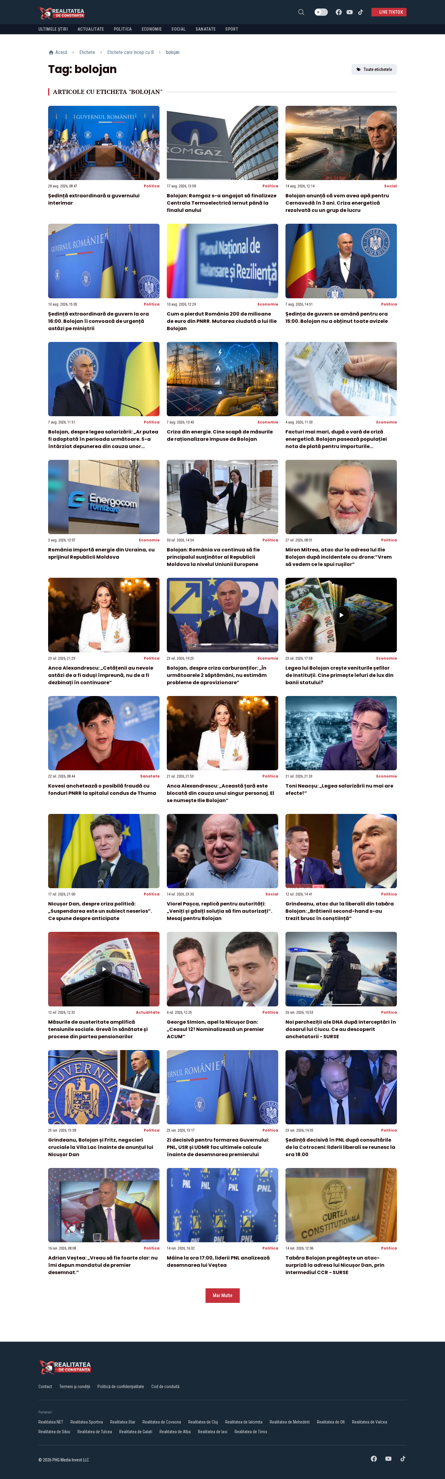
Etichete (87, 52)
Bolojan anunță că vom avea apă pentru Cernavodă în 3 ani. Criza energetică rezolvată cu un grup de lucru (337, 203)
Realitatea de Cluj (203, 1422)
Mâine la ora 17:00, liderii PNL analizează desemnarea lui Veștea (218, 1261)
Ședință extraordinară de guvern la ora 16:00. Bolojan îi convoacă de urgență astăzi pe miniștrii (98, 321)
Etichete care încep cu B (130, 52)
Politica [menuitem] (123, 29)
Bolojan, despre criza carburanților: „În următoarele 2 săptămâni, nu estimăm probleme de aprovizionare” (217, 675)
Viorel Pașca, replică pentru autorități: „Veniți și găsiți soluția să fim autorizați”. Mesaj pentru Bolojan (219, 911)
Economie (268, 304)
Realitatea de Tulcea (94, 1431)
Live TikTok (391, 12)
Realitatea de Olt (331, 1422)
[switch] (321, 12)
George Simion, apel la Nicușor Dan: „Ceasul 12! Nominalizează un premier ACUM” (215, 1029)
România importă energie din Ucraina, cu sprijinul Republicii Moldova (101, 553)
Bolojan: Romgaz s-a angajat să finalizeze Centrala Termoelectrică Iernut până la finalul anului (221, 203)
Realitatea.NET (50, 1422)
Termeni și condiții (74, 1386)
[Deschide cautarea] (301, 12)
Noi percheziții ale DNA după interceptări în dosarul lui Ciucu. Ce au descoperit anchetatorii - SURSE (340, 1029)
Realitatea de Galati (135, 1431)
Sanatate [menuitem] (206, 29)
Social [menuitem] (178, 29)
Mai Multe (222, 1295)
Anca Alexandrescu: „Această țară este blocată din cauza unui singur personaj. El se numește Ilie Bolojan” (220, 793)
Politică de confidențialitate (120, 1386)
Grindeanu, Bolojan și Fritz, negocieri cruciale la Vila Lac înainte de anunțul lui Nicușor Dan (100, 1147)
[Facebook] (338, 12)
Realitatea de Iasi (212, 1431)
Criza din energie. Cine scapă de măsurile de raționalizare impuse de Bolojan (220, 435)
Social (390, 186)
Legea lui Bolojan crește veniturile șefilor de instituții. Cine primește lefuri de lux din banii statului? (339, 675)
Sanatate (150, 776)
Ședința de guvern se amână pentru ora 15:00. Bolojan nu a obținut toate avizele (336, 317)
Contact (45, 1386)
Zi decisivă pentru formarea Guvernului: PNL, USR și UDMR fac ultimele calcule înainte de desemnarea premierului (218, 1147)
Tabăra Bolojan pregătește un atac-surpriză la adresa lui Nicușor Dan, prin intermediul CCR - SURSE (334, 1265)
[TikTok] (360, 12)
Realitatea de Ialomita (243, 1422)
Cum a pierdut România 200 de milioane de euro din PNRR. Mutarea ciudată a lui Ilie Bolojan (222, 321)
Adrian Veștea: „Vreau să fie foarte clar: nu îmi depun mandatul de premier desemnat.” (103, 1265)
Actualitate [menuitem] (90, 29)
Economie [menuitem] (152, 29)
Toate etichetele (378, 69)
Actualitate (148, 1012)
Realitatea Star (122, 1422)
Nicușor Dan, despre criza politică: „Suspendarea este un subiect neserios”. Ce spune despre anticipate (100, 911)
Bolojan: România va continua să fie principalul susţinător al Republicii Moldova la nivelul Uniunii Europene (213, 557)
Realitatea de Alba (175, 1431)
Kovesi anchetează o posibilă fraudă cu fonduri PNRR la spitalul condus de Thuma (102, 789)
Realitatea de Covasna (162, 1422)
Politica (152, 186)
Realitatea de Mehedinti (290, 1422)
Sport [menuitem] (231, 29)
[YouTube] (349, 12)
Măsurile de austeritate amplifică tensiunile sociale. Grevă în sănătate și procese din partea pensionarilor (98, 1029)
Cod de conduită (165, 1386)
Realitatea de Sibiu (54, 1431)
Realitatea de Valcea (369, 1422)
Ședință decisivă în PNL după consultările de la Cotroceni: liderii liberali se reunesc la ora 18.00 (340, 1147)
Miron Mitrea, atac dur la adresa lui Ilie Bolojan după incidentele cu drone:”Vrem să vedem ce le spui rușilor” (338, 557)
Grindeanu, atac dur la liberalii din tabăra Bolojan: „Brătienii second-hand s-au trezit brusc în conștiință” (339, 911)
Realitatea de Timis (251, 1431)
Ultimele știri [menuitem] (53, 29)
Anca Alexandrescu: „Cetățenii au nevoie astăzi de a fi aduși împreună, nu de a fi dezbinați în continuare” (100, 675)
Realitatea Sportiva (87, 1422)
